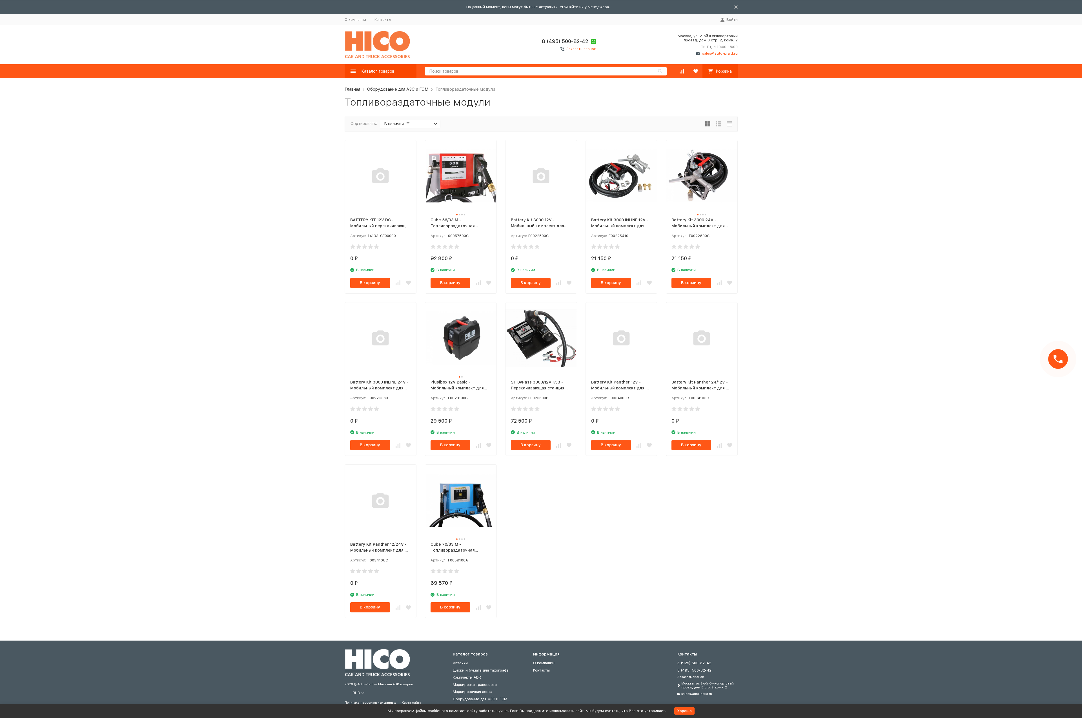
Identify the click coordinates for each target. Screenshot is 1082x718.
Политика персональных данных (370, 702)
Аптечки (460, 663)
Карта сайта (411, 702)
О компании (355, 19)
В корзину (370, 282)
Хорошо (684, 711)
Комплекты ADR (467, 677)
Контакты (382, 19)
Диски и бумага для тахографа (481, 670)
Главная (352, 89)
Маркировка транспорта (475, 685)
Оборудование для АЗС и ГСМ (397, 89)
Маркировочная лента (472, 692)
